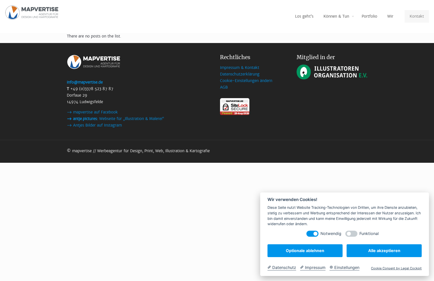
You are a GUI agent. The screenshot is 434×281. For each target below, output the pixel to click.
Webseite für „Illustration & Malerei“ (115, 118)
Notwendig (330, 233)
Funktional (369, 233)
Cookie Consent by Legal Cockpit (396, 268)
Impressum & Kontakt (239, 67)
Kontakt (417, 16)
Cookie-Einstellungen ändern (246, 80)
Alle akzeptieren (384, 250)
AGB (224, 87)
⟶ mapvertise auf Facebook (92, 112)
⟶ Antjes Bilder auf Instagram (94, 125)
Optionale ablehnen (305, 250)
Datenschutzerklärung (239, 74)
